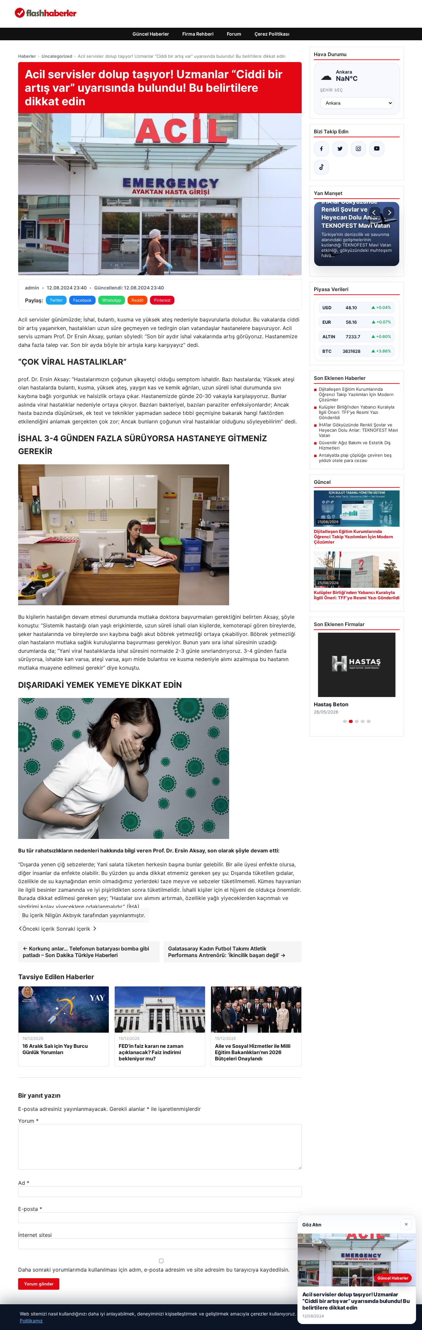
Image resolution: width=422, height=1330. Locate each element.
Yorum (28, 1120)
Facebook (82, 300)
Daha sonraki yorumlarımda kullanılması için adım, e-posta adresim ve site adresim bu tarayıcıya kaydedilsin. (153, 1269)
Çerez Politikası (272, 34)
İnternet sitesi (35, 1235)
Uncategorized (57, 56)
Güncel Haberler (151, 34)
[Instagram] (358, 148)
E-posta (30, 1209)
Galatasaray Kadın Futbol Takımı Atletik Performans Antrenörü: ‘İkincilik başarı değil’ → (227, 951)
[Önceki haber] (374, 212)
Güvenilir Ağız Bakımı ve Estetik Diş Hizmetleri (355, 445)
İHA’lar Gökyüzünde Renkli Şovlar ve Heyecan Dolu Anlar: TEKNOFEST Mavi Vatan (358, 430)
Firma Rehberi (198, 34)
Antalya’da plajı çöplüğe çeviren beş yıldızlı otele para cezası (355, 457)
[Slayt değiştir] (345, 721)
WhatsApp (111, 300)
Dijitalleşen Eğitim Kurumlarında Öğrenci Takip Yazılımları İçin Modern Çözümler (356, 394)
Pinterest (162, 300)
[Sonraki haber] (388, 212)
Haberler (27, 56)
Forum (234, 34)
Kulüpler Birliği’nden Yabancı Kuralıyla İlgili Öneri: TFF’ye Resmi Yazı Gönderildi (356, 412)
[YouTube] (376, 148)
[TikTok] (321, 167)
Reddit (137, 300)
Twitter (56, 300)
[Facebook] (321, 148)
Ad (23, 1183)
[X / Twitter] (339, 148)
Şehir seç (332, 89)
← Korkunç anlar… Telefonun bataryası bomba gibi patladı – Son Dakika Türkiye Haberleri (86, 951)
